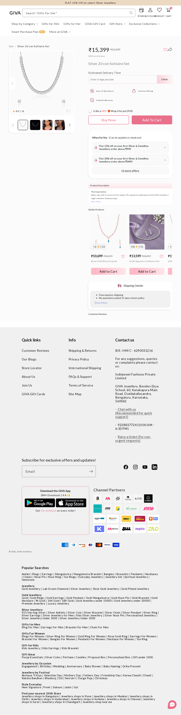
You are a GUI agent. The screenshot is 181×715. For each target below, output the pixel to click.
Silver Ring (150, 612)
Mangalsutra (63, 574)
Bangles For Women (63, 639)
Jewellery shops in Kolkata (87, 699)
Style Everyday (32, 684)
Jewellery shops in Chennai (124, 699)
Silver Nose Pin (114, 615)
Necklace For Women (120, 639)
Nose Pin (40, 576)
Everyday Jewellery (90, 576)
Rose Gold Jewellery (106, 588)
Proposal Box (97, 657)
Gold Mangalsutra (97, 597)
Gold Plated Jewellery (135, 588)
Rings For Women (33, 636)
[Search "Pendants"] (131, 13)
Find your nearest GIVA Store (41, 693)
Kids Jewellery (31, 648)
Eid (61, 678)
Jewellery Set (113, 576)
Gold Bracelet (140, 597)
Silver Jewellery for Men (58, 615)
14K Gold (54, 600)
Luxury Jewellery (58, 603)
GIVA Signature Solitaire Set (144, 261)
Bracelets (122, 574)
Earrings (47, 574)
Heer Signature (31, 687)
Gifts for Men (31, 624)
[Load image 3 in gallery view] (47, 125)
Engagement (30, 666)
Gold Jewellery (31, 588)
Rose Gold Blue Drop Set (104, 261)
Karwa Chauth (132, 675)
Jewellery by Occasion (36, 663)
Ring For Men (30, 627)
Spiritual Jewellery (136, 576)
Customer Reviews (35, 350)
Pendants (137, 574)
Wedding (59, 666)
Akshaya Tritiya (32, 675)
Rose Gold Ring (117, 636)
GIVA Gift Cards (33, 394)
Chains (27, 576)
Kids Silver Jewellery (89, 615)
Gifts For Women (33, 633)
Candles (81, 657)
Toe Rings (69, 576)
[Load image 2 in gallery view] (35, 125)
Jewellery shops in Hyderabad (50, 699)
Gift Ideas (28, 654)
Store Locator (32, 368)
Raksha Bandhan (32, 678)
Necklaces (151, 574)
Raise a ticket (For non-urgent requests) (133, 438)
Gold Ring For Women (92, 636)
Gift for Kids (30, 645)
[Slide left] (13, 125)
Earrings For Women (143, 636)
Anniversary (74, 666)
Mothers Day (72, 675)
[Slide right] (70, 125)
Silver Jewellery (81, 588)
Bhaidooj (50, 678)
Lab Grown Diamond (55, 588)
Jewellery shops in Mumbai (110, 696)
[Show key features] (12, 83)
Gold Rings (37, 597)
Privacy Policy (79, 359)
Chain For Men (99, 627)
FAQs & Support (80, 377)
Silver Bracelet (93, 612)
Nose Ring (54, 576)
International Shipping (85, 368)
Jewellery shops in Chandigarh (61, 701)
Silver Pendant (132, 612)
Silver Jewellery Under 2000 (77, 618)
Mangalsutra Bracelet (87, 574)
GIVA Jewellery (24, 551)
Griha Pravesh (131, 666)
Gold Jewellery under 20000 (132, 600)
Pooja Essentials (32, 657)
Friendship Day (111, 675)
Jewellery (28, 585)
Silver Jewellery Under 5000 (39, 618)
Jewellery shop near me (97, 701)
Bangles (109, 574)
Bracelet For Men (77, 627)
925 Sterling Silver (34, 612)
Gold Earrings (55, 597)
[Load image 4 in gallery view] (59, 125)
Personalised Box (119, 657)
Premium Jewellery (33, 603)
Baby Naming (111, 666)
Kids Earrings (50, 648)
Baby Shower (93, 666)
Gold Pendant (75, 597)
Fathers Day (91, 675)
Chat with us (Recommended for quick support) (133, 413)
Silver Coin (75, 612)
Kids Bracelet (70, 648)
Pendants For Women (91, 639)
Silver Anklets (56, 612)
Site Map (75, 394)
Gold (25, 597)
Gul (76, 687)
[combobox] (78, 13)
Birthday (45, 666)
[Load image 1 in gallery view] (23, 125)
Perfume (68, 657)
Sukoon (57, 687)
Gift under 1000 (143, 657)
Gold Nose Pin (120, 597)
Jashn (67, 687)
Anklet (26, 574)
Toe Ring (142, 639)
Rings (35, 574)
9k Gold (40, 600)
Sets (11, 46)
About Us (28, 377)
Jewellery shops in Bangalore (40, 696)
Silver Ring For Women (61, 636)
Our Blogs (29, 359)
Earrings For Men (52, 627)
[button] (25, 24)
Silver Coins (52, 657)
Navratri (70, 678)
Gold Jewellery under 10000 (94, 600)
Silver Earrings (31, 615)
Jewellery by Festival (36, 672)
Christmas (101, 678)
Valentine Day (53, 675)
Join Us (27, 385)
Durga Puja (85, 678)
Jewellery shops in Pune (76, 696)
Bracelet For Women (35, 639)
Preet (47, 687)
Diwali (147, 675)
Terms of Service (81, 385)
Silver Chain (112, 612)
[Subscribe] (92, 471)
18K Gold (68, 600)
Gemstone (28, 579)
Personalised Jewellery (141, 615)
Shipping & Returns (83, 350)
